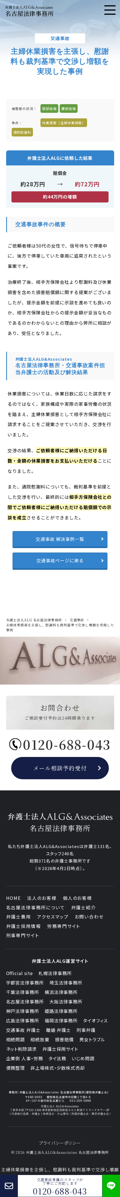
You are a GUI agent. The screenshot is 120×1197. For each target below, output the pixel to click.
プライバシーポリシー (60, 1143)
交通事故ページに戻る (60, 560)
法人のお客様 (42, 898)
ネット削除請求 (21, 1048)
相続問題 (15, 1039)
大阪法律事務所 (65, 1001)
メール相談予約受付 (60, 768)
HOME (13, 898)
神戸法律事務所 (22, 1011)
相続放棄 (39, 1039)
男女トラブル (92, 1039)
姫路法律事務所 (61, 1011)
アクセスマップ (52, 916)
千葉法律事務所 (22, 992)
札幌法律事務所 (55, 973)
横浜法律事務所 (61, 992)
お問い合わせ (89, 916)
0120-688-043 (60, 1191)
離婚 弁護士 (58, 1030)
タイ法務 (57, 1058)
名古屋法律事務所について (35, 907)
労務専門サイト (63, 926)
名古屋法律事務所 (25, 1001)
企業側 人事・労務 (24, 1058)
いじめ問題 (83, 1058)
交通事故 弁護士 (23, 1030)
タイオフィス (95, 1020)
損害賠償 (64, 1039)
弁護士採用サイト (60, 1048)
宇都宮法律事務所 (25, 982)
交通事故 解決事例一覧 (60, 539)
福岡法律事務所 (61, 1020)
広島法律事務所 (22, 1020)
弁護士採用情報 (23, 926)
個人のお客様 (77, 898)
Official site (19, 973)
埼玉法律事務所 (65, 982)
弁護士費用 (18, 916)
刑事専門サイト (22, 935)
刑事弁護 (85, 1030)
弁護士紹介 (83, 907)
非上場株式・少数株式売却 (57, 1067)
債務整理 (15, 1067)
